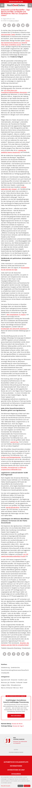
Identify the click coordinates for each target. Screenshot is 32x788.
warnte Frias (14, 442)
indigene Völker (5, 685)
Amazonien (14, 680)
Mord (21, 688)
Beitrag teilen (4, 25)
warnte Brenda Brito (12, 507)
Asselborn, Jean (22, 680)
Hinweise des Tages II (18, 726)
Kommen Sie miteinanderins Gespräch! (20, 742)
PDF (9, 25)
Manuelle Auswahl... (6, 785)
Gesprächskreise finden (16, 752)
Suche (30, 5)
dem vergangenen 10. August (16, 314)
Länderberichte (15, 667)
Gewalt (25, 682)
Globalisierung (5, 667)
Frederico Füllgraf (14, 20)
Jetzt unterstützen (16, 715)
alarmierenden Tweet (8, 34)
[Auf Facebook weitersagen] (13, 26)
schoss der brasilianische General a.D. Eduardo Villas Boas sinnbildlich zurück (15, 43)
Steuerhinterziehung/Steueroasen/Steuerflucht (15, 670)
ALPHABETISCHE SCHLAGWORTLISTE (16, 762)
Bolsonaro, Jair (5, 682)
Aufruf (16, 749)
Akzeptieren (27, 785)
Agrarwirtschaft (5, 680)
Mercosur (16, 688)
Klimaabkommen (16, 685)
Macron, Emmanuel (7, 688)
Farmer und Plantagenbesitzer (11, 457)
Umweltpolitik (5, 673)
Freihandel (19, 682)
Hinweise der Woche (17, 723)
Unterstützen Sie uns (16, 1)
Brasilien (12, 682)
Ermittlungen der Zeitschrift (14, 329)
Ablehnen (20, 785)
